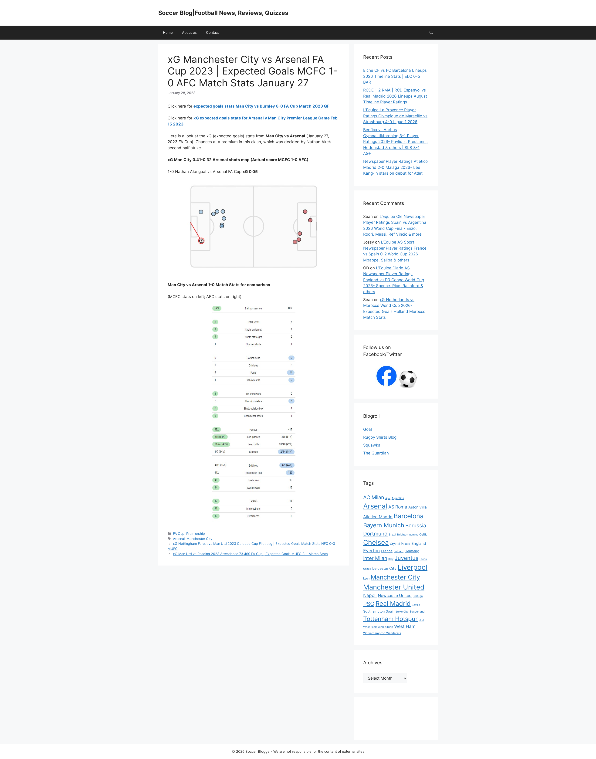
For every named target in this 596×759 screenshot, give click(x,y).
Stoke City (402, 611)
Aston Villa (417, 507)
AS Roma (397, 507)
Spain (390, 611)
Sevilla (416, 605)
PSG (368, 603)
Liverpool (412, 567)
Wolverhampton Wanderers (382, 633)
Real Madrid (393, 603)
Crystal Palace (400, 544)
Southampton (374, 611)
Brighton (402, 534)
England (418, 543)
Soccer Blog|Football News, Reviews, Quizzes (223, 12)
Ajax (387, 498)
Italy (390, 559)
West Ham (405, 626)
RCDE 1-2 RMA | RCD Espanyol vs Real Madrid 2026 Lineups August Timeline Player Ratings (395, 96)
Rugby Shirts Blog (379, 437)
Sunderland (417, 611)
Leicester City (384, 568)
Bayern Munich (383, 525)
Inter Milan (375, 558)
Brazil (392, 534)
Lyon (366, 578)
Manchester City (199, 539)
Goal (367, 429)
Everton (371, 550)
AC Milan (373, 497)
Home (168, 32)
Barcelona (408, 516)
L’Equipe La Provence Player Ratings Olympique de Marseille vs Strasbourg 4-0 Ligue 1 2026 (395, 116)
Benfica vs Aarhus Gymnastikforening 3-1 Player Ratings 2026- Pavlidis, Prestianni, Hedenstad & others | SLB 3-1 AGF (395, 141)
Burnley (413, 534)
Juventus (406, 558)
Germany (412, 551)
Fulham (398, 551)
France (387, 551)
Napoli (370, 595)
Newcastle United (395, 595)
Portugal (418, 596)
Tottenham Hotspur (390, 618)
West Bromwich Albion (378, 627)
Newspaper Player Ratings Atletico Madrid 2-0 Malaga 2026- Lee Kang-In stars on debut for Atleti (395, 167)
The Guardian (376, 453)
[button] (431, 33)
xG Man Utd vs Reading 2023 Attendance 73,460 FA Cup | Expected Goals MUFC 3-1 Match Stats (250, 554)
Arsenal (179, 539)
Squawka (371, 445)
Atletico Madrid (378, 516)
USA (421, 620)
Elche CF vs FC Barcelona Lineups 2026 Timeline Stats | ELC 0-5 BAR (395, 76)
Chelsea (376, 542)
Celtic (423, 534)
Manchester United (393, 587)
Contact (212, 32)
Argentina (398, 498)
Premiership (195, 533)
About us (189, 32)
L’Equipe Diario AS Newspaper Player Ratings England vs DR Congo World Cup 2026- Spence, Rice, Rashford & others (393, 280)
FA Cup (178, 533)
